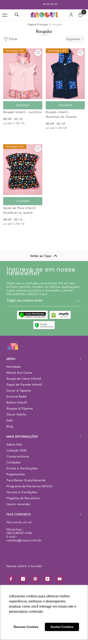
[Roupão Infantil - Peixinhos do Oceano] (65, 73)
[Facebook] (10, 578)
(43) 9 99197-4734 (19, 532)
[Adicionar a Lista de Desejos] (38, 52)
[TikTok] (47, 578)
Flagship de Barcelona (23, 497)
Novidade (13, 366)
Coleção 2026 (16, 450)
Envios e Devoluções (22, 468)
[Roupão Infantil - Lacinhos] (22, 73)
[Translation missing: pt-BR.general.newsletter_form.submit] (78, 300)
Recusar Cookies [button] (26, 626)
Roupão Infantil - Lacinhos (22, 111)
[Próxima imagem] (36, 73)
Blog (9, 426)
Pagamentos (15, 474)
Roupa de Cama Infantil (23, 378)
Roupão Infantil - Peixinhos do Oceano (61, 114)
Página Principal (38, 23)
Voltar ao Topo (40, 255)
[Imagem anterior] (9, 73)
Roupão (57, 23)
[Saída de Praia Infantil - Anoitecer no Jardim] (22, 169)
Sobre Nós (14, 444)
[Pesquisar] (17, 14)
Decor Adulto (16, 414)
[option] (44, 4)
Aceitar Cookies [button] (61, 626)
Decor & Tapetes (18, 390)
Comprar (22, 104)
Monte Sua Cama (19, 372)
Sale (9, 420)
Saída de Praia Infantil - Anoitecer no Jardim (20, 210)
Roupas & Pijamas (19, 408)
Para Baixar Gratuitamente (25, 479)
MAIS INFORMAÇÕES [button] (22, 436)
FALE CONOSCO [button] (18, 514)
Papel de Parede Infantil (24, 384)
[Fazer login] (71, 14)
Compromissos (17, 456)
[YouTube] (59, 578)
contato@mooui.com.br (24, 540)
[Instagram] (23, 578)
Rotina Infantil (16, 402)
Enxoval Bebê (16, 396)
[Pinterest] (35, 578)
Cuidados (13, 462)
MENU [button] (10, 358)
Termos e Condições (21, 491)
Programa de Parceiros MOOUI (29, 485)
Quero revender (18, 503)
